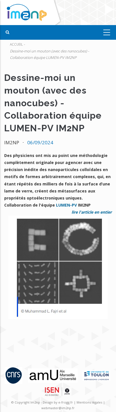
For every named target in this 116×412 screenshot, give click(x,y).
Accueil (16, 44)
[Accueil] (31, 12)
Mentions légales (89, 402)
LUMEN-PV (66, 205)
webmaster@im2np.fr (58, 408)
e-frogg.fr (66, 402)
